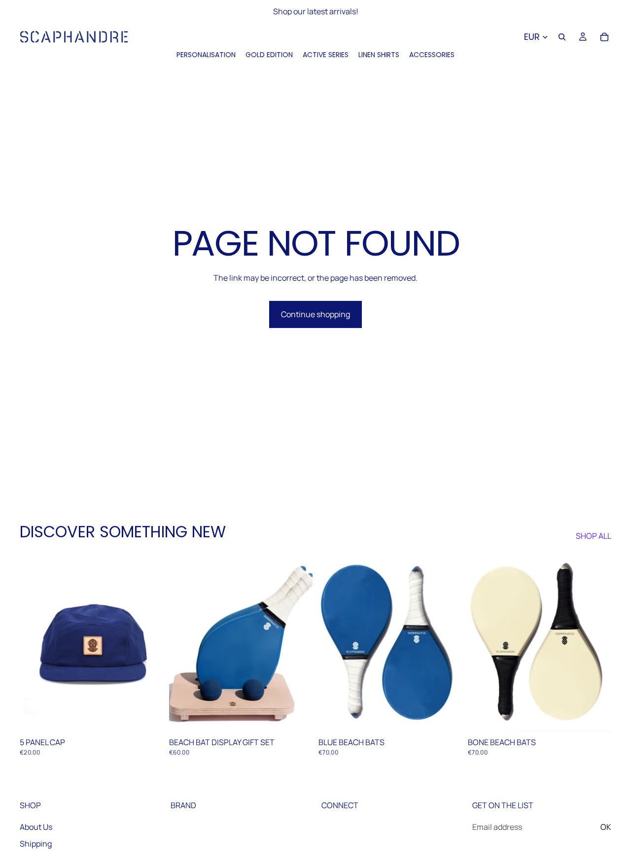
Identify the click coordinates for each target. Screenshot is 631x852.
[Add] (148, 717)
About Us (36, 826)
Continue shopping (315, 314)
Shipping (36, 843)
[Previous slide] (34, 643)
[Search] (562, 37)
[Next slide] (148, 643)
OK (605, 826)
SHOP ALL (593, 535)
